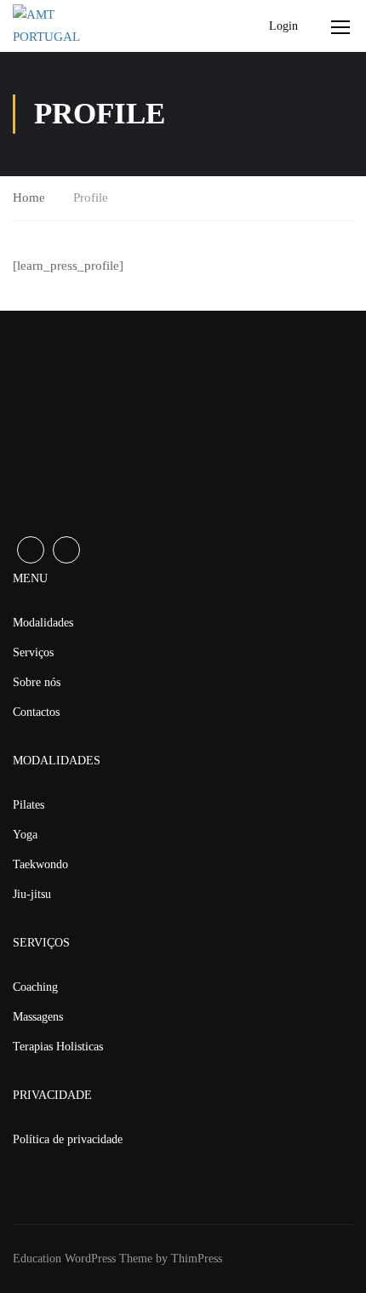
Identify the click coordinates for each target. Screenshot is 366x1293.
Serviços (33, 652)
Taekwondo (40, 864)
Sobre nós (36, 682)
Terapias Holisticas (58, 1046)
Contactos (36, 712)
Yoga (25, 834)
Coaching (35, 987)
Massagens (38, 1016)
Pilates (28, 804)
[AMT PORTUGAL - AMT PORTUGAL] (69, 26)
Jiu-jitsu (32, 894)
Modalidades (43, 622)
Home (29, 197)
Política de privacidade (68, 1139)
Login (283, 26)
